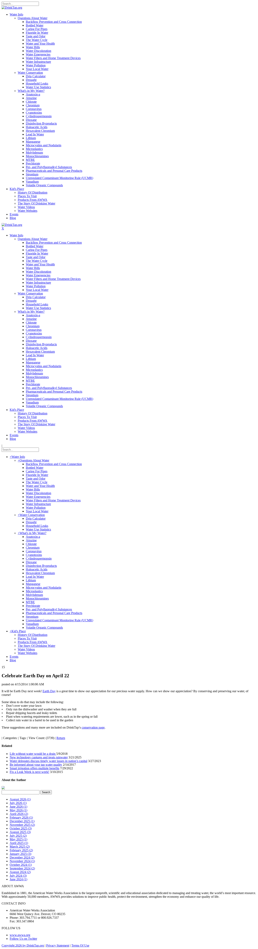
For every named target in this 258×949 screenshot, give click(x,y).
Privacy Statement (57, 945)
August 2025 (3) (20, 832)
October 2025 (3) (21, 828)
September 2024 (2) (22, 868)
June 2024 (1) (18, 879)
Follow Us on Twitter (23, 938)
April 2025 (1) (19, 843)
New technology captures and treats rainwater (39, 757)
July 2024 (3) (18, 875)
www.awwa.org (20, 935)
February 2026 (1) (21, 817)
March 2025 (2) (20, 846)
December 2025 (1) (22, 821)
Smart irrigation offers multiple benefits (34, 768)
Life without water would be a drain (33, 753)
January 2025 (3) (20, 854)
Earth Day (49, 691)
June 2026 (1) (18, 806)
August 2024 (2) (20, 872)
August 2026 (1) (20, 799)
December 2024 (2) (22, 857)
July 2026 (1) (18, 803)
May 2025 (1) (18, 839)
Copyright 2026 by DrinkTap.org (23, 945)
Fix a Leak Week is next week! (29, 772)
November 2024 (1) (22, 861)
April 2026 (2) (19, 814)
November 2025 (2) (22, 824)
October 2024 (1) (21, 864)
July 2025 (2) (18, 835)
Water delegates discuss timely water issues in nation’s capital (48, 761)
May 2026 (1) (18, 810)
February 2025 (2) (21, 850)
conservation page (93, 727)
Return (60, 738)
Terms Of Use (80, 945)
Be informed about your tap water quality (36, 764)
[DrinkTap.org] (12, 7)
